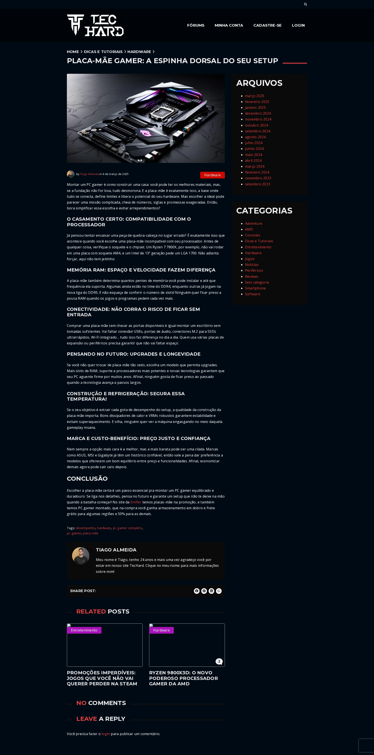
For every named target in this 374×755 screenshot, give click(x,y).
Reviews (251, 276)
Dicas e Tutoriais (103, 51)
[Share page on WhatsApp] (219, 591)
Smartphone (255, 288)
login (106, 733)
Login (298, 25)
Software (252, 294)
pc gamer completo (127, 528)
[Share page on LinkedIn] (211, 591)
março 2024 (254, 166)
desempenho (85, 528)
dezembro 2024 (258, 113)
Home (73, 51)
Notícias (252, 264)
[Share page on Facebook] (197, 591)
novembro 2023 (258, 178)
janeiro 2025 (255, 107)
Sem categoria (257, 282)
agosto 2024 (255, 137)
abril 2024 (253, 160)
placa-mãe (90, 533)
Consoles (252, 235)
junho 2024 (254, 148)
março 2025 (254, 95)
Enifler (136, 502)
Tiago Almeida (89, 174)
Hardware (139, 51)
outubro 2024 (256, 125)
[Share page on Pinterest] (204, 591)
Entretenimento (258, 247)
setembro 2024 (257, 131)
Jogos (250, 258)
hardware (104, 528)
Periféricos (254, 270)
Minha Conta (229, 25)
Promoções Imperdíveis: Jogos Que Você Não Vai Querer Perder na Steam (102, 678)
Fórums (195, 25)
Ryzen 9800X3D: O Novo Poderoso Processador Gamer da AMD (183, 678)
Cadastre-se (267, 25)
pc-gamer (74, 533)
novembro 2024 (258, 119)
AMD (249, 229)
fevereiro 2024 (257, 172)
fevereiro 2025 (257, 101)
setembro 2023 (257, 184)
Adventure (253, 223)
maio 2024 (253, 154)
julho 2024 (253, 142)
